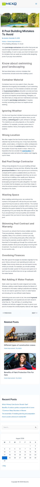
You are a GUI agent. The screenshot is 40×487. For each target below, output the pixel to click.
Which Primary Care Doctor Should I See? (15, 404)
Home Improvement (9, 348)
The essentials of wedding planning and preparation (18, 413)
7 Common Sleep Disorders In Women (14, 410)
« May (4, 466)
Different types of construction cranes (19, 345)
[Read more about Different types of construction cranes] (20, 334)
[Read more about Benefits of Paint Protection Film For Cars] (20, 361)
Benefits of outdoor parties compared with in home (18, 407)
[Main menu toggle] (36, 4)
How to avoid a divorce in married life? (14, 417)
